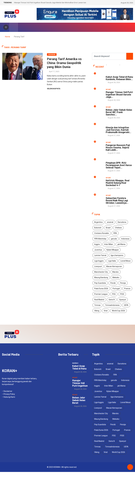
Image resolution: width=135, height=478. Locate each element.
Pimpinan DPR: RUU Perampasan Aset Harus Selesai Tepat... (119, 165)
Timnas (97, 305)
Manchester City (101, 272)
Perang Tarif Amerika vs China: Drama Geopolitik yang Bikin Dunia (64, 63)
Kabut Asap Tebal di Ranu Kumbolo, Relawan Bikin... (119, 78)
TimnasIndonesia (112, 305)
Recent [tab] (100, 67)
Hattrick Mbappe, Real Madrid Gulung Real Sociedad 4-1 (117, 183)
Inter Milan (108, 244)
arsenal (110, 222)
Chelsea (118, 228)
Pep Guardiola (100, 283)
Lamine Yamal (100, 255)
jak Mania (121, 244)
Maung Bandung (101, 277)
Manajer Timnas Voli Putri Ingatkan (80, 383)
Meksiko (115, 277)
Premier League (101, 294)
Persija (123, 283)
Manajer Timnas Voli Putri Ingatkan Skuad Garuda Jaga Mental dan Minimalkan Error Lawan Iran (50, 3)
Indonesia (125, 239)
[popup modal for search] (13, 27)
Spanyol (122, 300)
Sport (108, 89)
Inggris (97, 244)
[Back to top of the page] (130, 467)
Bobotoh (97, 228)
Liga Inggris (99, 261)
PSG (114, 294)
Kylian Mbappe (113, 250)
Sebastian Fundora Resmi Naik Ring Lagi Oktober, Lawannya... (117, 200)
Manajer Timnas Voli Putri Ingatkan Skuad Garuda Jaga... (119, 94)
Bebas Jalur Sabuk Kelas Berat (78, 400)
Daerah (109, 74)
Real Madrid (99, 300)
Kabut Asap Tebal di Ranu (79, 367)
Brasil (108, 228)
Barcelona (122, 222)
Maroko (115, 272)
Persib (113, 283)
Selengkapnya (53, 89)
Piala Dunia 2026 (101, 288)
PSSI (122, 294)
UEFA (126, 305)
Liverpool (98, 266)
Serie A (112, 300)
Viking (96, 311)
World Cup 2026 (118, 311)
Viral (105, 311)
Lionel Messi (125, 261)
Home (7, 37)
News (108, 125)
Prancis (127, 288)
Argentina (98, 222)
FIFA (115, 233)
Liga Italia (112, 261)
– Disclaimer (7, 391)
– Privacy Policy (8, 394)
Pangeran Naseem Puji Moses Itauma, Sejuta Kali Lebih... (118, 147)
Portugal (116, 288)
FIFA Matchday (100, 239)
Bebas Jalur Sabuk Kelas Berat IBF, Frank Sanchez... (119, 112)
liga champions (117, 255)
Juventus (98, 250)
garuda (114, 239)
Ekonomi (51, 54)
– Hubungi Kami (8, 397)
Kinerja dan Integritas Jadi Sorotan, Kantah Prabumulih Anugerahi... (118, 130)
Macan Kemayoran (114, 266)
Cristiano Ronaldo (101, 233)
